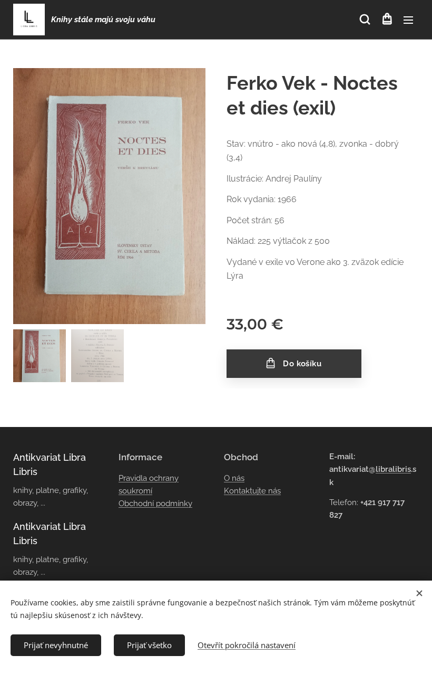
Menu (408, 19)
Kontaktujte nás (252, 491)
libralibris (393, 469)
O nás (234, 478)
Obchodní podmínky (155, 503)
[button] (365, 19)
